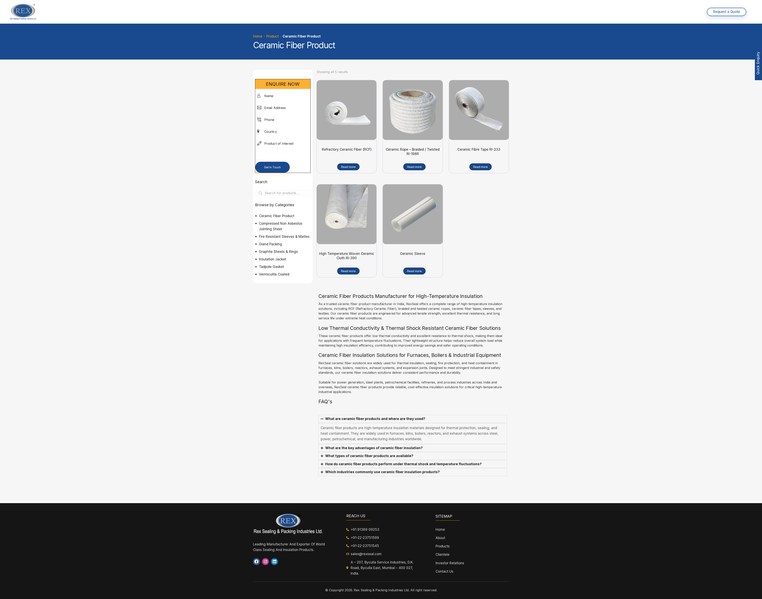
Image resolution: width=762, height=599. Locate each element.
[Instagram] (265, 561)
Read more (348, 167)
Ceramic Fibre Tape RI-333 (478, 149)
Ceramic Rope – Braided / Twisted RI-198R (413, 151)
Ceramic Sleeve (412, 254)
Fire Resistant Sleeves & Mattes (284, 237)
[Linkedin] (274, 561)
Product (272, 36)
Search (259, 193)
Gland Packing (270, 244)
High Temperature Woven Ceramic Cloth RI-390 (346, 256)
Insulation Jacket (272, 259)
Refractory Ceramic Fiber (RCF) (346, 149)
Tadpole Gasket (271, 267)
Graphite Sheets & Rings (278, 252)
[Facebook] (256, 561)
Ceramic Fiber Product (276, 216)
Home (257, 36)
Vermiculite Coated (274, 274)
